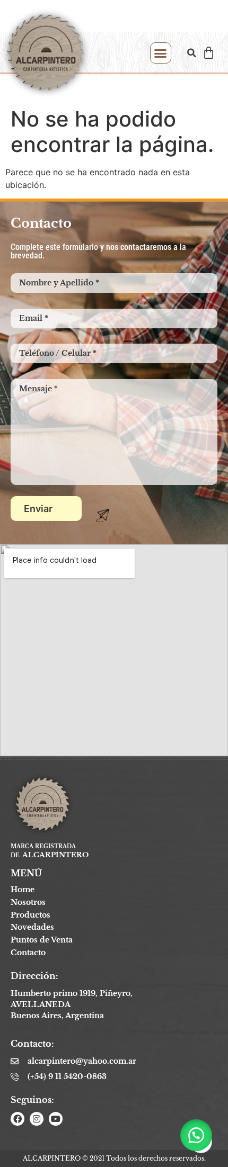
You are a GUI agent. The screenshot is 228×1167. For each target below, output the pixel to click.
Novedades (32, 927)
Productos (30, 915)
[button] (160, 53)
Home (22, 889)
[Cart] (208, 52)
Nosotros (28, 902)
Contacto (28, 952)
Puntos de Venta (42, 940)
